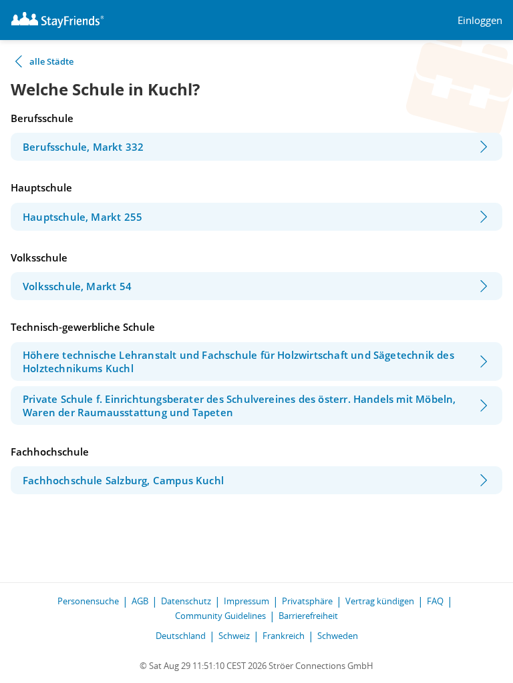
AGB (140, 601)
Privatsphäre (307, 601)
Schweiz (234, 636)
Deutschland (181, 636)
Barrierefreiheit (308, 616)
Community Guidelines (220, 616)
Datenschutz (186, 601)
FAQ (435, 601)
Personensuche (88, 601)
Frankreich (284, 636)
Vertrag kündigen (379, 601)
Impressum (246, 601)
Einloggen (480, 20)
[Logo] (57, 20)
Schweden (337, 636)
